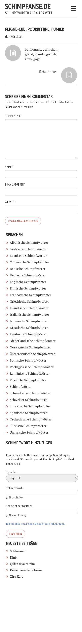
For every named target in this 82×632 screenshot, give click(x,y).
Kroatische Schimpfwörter (29, 327)
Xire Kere (16, 576)
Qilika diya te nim (22, 564)
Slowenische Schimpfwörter (30, 406)
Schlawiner (18, 551)
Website (10, 202)
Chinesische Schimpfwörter (29, 262)
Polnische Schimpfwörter (28, 360)
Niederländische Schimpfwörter (33, 341)
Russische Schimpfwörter (28, 380)
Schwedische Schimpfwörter (30, 393)
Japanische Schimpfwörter (29, 321)
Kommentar (13, 116)
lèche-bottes (48, 71)
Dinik (13, 557)
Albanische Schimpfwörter (29, 242)
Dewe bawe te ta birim (26, 570)
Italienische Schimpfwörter (29, 314)
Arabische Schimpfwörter (28, 249)
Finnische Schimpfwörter (28, 288)
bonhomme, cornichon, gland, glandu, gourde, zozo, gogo (41, 54)
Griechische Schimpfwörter (29, 301)
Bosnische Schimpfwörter (28, 255)
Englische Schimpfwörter (28, 282)
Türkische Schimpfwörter (28, 426)
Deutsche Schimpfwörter (28, 275)
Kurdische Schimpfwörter (28, 334)
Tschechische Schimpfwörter (31, 419)
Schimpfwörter (21, 386)
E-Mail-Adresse (15, 184)
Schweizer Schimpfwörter (28, 399)
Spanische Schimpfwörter (28, 413)
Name (9, 167)
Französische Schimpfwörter (30, 295)
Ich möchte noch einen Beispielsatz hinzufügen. (35, 523)
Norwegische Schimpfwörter (30, 347)
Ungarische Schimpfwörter (29, 432)
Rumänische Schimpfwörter (30, 373)
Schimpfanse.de (28, 6)
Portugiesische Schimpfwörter (32, 367)
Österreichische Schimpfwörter (32, 354)
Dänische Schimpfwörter (27, 268)
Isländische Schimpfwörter (29, 308)
